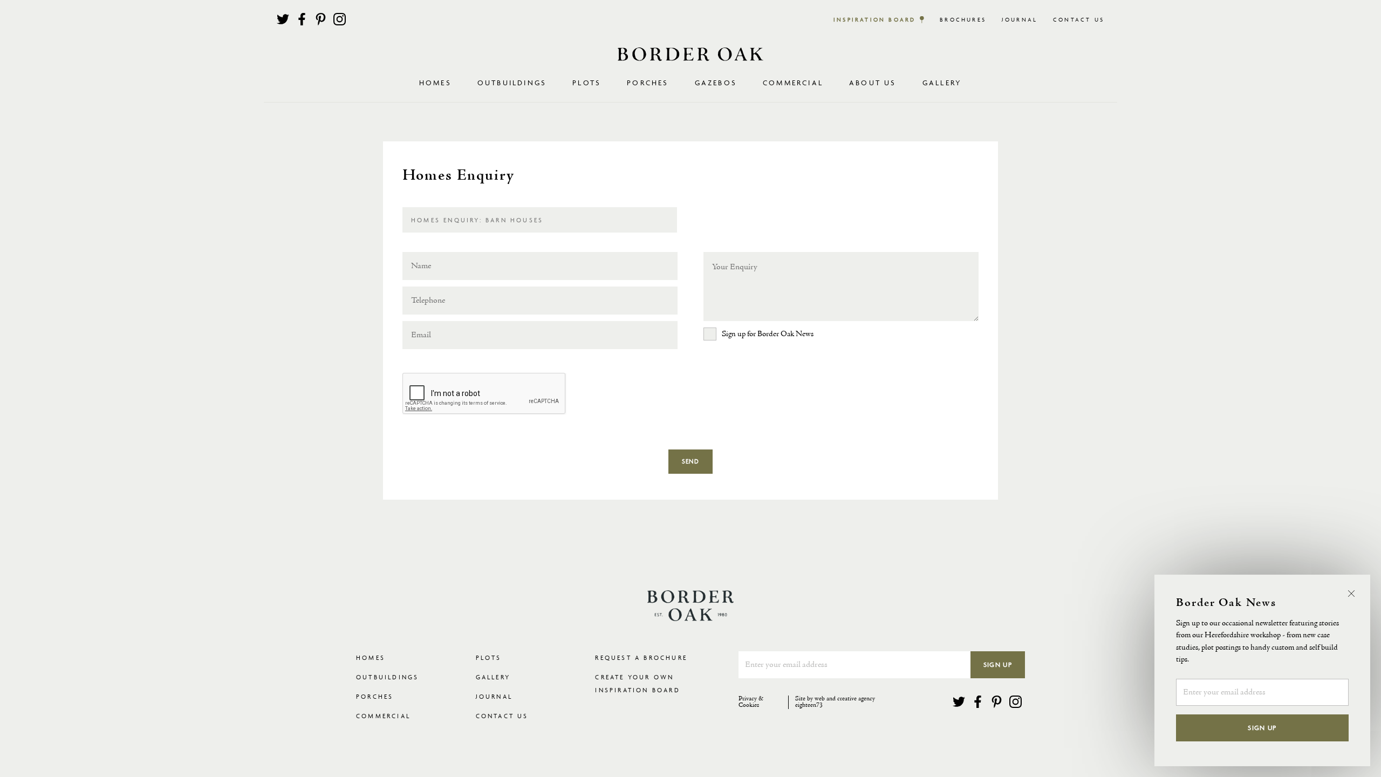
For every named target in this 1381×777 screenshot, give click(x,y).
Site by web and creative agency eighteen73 (835, 702)
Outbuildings (387, 677)
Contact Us (1078, 19)
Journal (1019, 19)
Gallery (942, 82)
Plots (489, 657)
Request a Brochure (641, 657)
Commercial (383, 716)
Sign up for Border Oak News (767, 334)
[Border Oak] (690, 54)
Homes (370, 657)
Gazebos (716, 82)
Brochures (963, 19)
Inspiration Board (874, 19)
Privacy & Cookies (751, 702)
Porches (647, 82)
